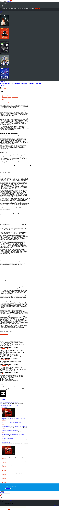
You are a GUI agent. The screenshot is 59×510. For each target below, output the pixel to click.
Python (15, 8)
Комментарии (2, 86)
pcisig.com (2, 373)
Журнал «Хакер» (2, 85)
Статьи (4, 399)
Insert (9, 509)
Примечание (4, 96)
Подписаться (8, 488)
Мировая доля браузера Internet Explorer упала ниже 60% (9, 405)
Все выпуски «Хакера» (25, 8)
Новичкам (19, 8)
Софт (2, 399)
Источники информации (6, 98)
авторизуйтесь (2, 492)
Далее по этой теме (4, 406)
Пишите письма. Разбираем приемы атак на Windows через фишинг (9, 402)
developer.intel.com (4, 334)
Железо (12, 8)
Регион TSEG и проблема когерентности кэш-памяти (10, 97)
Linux (6, 8)
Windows (3, 8)
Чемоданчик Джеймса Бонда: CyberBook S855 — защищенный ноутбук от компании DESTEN (14, 426)
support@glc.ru (10, 500)
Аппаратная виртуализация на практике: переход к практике (10, 430)
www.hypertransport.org (5, 359)
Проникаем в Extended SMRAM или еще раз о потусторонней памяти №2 (11, 422)
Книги (3, 99)
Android (9, 8)
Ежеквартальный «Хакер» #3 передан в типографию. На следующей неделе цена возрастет (14, 418)
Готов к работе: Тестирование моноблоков (7, 438)
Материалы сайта (2, 81)
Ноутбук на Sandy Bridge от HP (6, 442)
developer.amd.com (4, 348)
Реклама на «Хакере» (31, 8)
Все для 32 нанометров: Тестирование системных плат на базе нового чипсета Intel (13, 434)
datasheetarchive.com (4, 365)
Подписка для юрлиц (56, 504)
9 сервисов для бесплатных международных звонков (8, 404)
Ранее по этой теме (4, 407)
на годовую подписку (9, 1)
